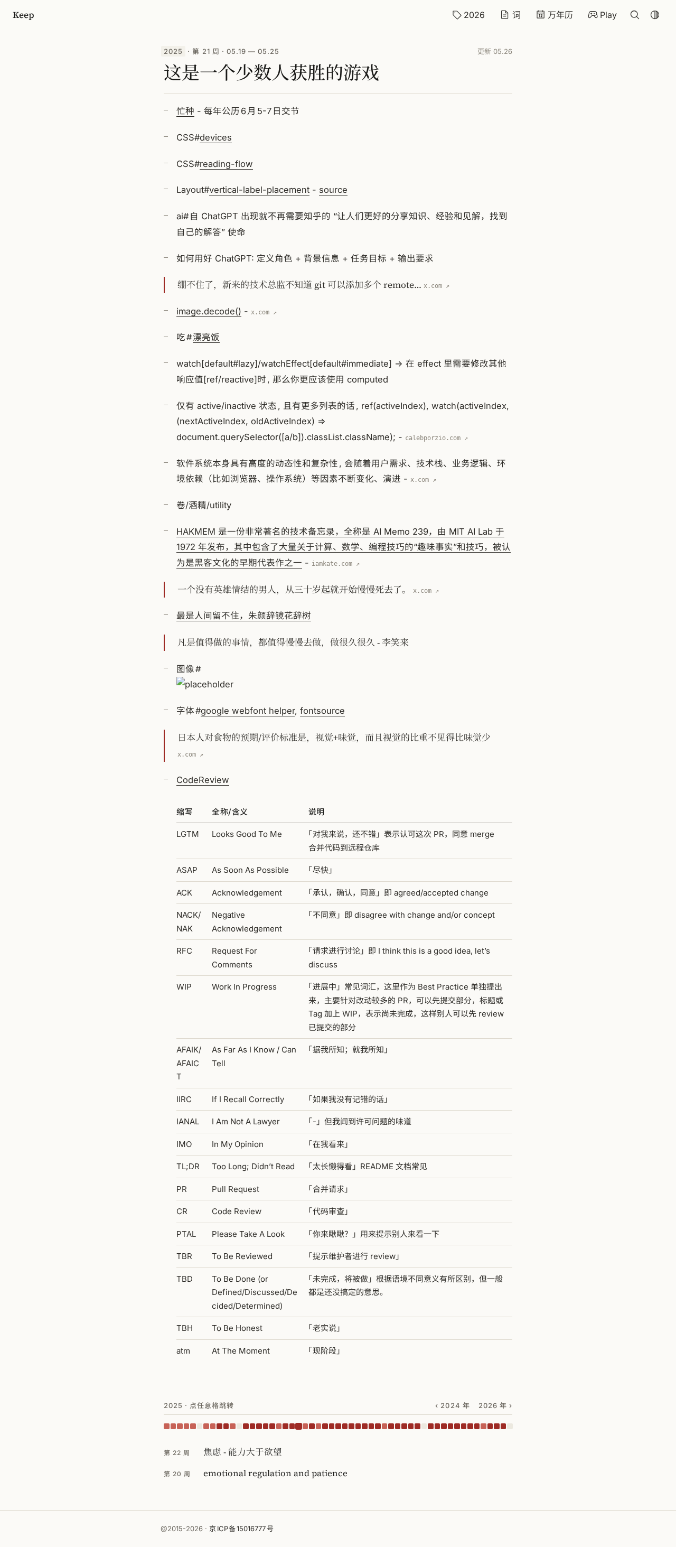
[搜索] (634, 14)
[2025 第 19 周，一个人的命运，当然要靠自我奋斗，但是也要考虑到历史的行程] (285, 1426)
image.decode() (208, 311)
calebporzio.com (433, 438)
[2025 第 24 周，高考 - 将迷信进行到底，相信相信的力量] (319, 1426)
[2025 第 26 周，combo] (332, 1426)
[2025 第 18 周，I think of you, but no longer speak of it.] (279, 1426)
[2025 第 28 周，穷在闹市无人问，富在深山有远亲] (345, 1426)
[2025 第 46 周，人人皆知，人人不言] (464, 1426)
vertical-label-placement (259, 189)
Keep (23, 14)
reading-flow (226, 164)
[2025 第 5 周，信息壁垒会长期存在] (193, 1426)
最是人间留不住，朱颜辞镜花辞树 (243, 615)
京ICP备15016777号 (241, 1528)
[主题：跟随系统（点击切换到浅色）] (654, 14)
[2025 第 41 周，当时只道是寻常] (431, 1426)
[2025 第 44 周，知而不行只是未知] (451, 1426)
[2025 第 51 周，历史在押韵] (497, 1426)
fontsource (322, 710)
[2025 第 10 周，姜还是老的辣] (226, 1426)
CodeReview (202, 780)
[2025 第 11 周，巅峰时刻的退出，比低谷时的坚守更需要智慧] (233, 1426)
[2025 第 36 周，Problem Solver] (398, 1426)
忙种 (185, 111)
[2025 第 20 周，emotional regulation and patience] (292, 1426)
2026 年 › (495, 1405)
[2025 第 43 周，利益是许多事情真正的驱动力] (444, 1426)
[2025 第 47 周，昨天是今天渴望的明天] (470, 1426)
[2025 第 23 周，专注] (312, 1426)
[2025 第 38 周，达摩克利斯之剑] (411, 1426)
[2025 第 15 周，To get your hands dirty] (259, 1426)
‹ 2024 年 (452, 1405)
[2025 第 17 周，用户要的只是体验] (272, 1426)
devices (216, 137)
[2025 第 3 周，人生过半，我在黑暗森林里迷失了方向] (180, 1426)
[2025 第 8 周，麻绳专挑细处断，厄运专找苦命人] (213, 1426)
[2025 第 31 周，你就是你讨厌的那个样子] (365, 1426)
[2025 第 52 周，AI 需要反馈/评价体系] (503, 1426)
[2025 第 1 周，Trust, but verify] (167, 1426)
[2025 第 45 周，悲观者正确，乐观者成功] (457, 1426)
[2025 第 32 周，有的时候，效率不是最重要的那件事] (371, 1426)
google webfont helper (248, 710)
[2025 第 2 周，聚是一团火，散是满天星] (173, 1426)
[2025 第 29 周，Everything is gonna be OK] (351, 1426)
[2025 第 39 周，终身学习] (417, 1426)
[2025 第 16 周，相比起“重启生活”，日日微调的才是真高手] (266, 1426)
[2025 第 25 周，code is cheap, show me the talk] (325, 1426)
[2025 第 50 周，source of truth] (490, 1426)
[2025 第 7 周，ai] (206, 1426)
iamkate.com (332, 563)
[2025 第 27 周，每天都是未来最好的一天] (338, 1426)
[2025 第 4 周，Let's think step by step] (187, 1426)
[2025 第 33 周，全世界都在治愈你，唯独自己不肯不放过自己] (378, 1426)
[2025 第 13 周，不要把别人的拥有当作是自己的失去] (246, 1426)
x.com (433, 286)
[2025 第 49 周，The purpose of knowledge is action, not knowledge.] (483, 1426)
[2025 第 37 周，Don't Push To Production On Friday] (404, 1426)
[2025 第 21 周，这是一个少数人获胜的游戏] (299, 1426)
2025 (173, 51)
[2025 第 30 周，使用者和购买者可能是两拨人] (358, 1426)
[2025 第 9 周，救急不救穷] (219, 1426)
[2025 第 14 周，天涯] (253, 1426)
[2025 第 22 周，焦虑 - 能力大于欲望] (305, 1426)
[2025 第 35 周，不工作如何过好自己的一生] (391, 1426)
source (333, 189)
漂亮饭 (206, 337)
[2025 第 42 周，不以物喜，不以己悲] (437, 1426)
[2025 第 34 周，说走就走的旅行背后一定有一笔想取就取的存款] (385, 1426)
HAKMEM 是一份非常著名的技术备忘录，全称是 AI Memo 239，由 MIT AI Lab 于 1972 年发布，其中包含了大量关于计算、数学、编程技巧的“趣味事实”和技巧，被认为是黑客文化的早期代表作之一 (343, 547)
